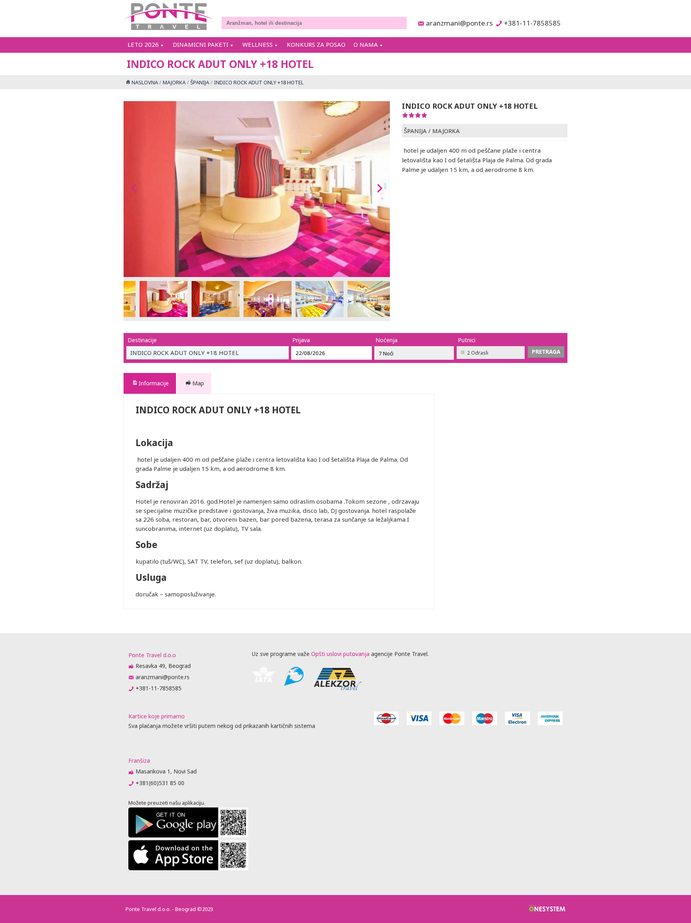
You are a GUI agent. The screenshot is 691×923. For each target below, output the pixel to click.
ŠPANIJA (415, 131)
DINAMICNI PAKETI (200, 44)
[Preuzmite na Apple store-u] (188, 868)
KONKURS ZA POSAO (316, 44)
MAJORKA (446, 131)
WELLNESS (257, 44)
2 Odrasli (477, 352)
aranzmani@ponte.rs (457, 23)
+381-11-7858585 (532, 23)
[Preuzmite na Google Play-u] (188, 835)
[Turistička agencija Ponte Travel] (168, 16)
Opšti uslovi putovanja (340, 654)
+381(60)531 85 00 (160, 783)
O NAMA (365, 44)
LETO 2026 (143, 44)
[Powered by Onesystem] (547, 909)
